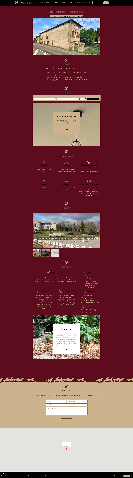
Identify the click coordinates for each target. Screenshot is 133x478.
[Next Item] (98, 230)
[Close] (131, 476)
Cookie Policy (55, 475)
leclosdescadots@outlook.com (42, 395)
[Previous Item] (35, 230)
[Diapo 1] (66, 349)
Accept (127, 475)
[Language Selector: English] (106, 2)
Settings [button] (110, 475)
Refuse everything (118, 475)
